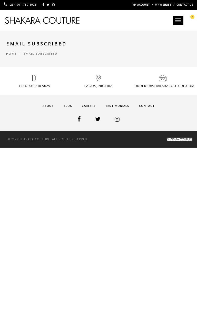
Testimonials (117, 106)
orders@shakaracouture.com (164, 85)
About (48, 106)
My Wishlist (163, 4)
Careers (89, 106)
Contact (147, 106)
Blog (68, 106)
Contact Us (184, 4)
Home (11, 53)
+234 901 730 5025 (34, 85)
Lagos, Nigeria (98, 85)
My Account (141, 4)
